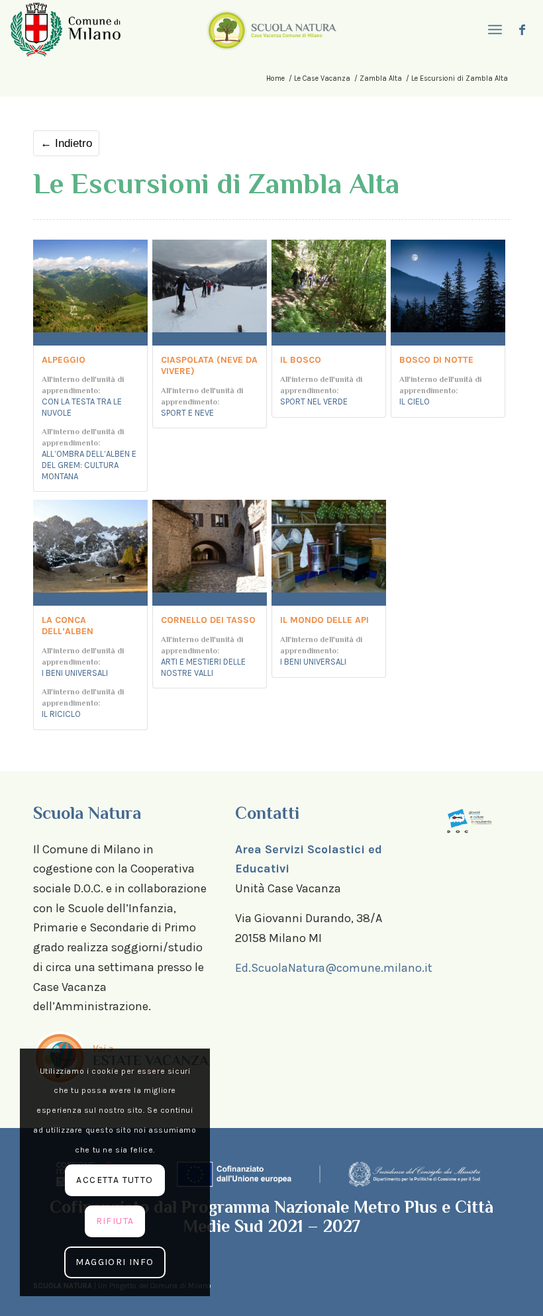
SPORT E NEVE (187, 413)
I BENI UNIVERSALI (75, 673)
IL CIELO (414, 401)
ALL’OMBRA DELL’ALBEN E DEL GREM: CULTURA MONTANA (89, 465)
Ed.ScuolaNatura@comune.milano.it (333, 968)
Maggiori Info (114, 1262)
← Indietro (66, 143)
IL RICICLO (61, 714)
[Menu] (493, 30)
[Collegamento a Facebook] (522, 30)
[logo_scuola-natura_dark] (271, 30)
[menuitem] (493, 30)
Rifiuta (115, 1221)
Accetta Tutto (114, 1180)
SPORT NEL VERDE (314, 401)
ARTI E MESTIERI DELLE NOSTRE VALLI (203, 667)
